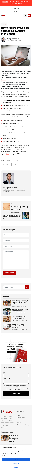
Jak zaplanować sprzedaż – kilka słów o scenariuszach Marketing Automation (20, 208)
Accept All (16, 459)
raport (15, 164)
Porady (19, 422)
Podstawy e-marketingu (23, 425)
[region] (16, 458)
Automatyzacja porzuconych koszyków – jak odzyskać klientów (20, 302)
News (4, 24)
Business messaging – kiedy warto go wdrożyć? (20, 309)
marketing (10, 160)
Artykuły (19, 415)
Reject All (16, 467)
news (17, 160)
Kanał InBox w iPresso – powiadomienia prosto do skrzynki (18, 326)
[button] (29, 15)
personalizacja (6, 164)
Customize (16, 463)
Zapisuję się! (16, 5)
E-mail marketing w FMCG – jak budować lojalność (19, 317)
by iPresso (15, 11)
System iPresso (21, 417)
